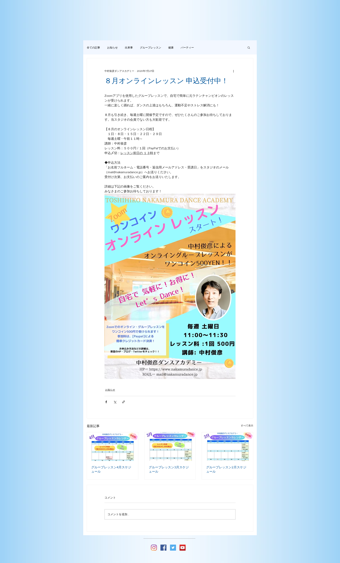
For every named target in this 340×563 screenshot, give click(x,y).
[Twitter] (173, 548)
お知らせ (112, 47)
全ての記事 (93, 47)
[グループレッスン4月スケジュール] (112, 446)
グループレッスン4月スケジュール (111, 469)
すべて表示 (247, 425)
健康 (171, 47)
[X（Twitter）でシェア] (115, 402)
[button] (248, 47)
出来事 (129, 47)
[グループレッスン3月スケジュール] (170, 446)
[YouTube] (183, 548)
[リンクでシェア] (123, 402)
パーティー (187, 47)
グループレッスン (150, 47)
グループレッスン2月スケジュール (226, 469)
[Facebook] (163, 548)
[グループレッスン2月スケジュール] (227, 446)
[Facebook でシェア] (106, 402)
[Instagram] (154, 548)
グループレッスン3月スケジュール (169, 469)
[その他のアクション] (233, 71)
